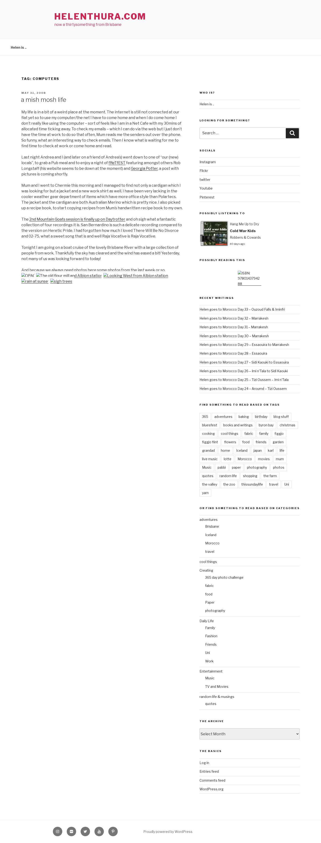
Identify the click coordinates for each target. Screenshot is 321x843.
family (263, 433)
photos (278, 467)
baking (244, 417)
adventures (223, 417)
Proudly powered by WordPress (167, 832)
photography (257, 467)
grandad (208, 450)
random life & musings (217, 697)
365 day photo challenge (224, 577)
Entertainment (211, 671)
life (282, 450)
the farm (270, 476)
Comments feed (212, 780)
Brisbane (212, 526)
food (246, 442)
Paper (210, 602)
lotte (227, 459)
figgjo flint (210, 442)
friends (261, 442)
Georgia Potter (144, 168)
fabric (248, 433)
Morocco (245, 459)
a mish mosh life (43, 99)
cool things (229, 433)
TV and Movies (216, 687)
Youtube (206, 188)
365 (205, 417)
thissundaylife (252, 484)
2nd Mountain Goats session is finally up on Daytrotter (77, 219)
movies (264, 459)
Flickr (204, 171)
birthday (261, 417)
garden (278, 442)
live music (210, 459)
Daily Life (207, 621)
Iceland (241, 450)
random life (228, 476)
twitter (205, 180)
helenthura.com (100, 16)
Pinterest (207, 197)
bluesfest (209, 425)
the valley (209, 484)
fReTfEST (117, 163)
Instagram (208, 162)
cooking (208, 433)
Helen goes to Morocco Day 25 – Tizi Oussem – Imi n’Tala (244, 380)
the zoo (229, 484)
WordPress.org (211, 789)
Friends (211, 644)
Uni (286, 484)
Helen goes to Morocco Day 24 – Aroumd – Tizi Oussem (243, 389)
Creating (206, 570)
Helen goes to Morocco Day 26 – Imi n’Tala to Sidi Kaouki (244, 371)
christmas (287, 425)
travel (273, 484)
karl (271, 450)
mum (280, 459)
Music (206, 467)
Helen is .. (19, 47)
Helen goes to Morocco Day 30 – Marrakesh (234, 336)
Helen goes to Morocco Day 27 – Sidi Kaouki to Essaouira (244, 362)
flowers (230, 442)
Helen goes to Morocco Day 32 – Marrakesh (234, 318)
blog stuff (281, 417)
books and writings (238, 425)
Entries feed (209, 771)
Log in (204, 763)
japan (258, 450)
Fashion (211, 636)
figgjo (279, 433)
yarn (205, 493)
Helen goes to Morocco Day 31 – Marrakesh (234, 327)
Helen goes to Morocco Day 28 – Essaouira (233, 353)
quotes (207, 476)
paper (236, 467)
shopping (250, 476)
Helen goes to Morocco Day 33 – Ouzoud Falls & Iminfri (242, 309)
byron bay (266, 425)
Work (209, 661)
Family (210, 628)
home (225, 450)
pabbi (222, 467)
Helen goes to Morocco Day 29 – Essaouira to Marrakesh (244, 345)
